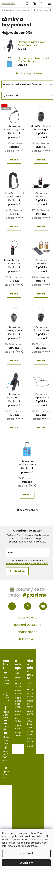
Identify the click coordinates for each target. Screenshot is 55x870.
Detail (14, 159)
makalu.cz (6, 727)
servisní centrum (27, 625)
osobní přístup (31, 733)
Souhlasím (26, 862)
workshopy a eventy (33, 712)
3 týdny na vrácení (31, 686)
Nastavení (26, 853)
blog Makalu (27, 617)
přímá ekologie (31, 695)
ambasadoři (27, 632)
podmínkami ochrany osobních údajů (27, 563)
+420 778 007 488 (6, 699)
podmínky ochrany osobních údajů (20, 702)
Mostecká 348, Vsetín (5, 757)
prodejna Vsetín (20, 727)
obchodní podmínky (20, 692)
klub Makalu (19, 720)
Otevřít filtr (13, 95)
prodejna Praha (20, 734)
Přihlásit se (17, 571)
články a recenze (31, 703)
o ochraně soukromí (25, 846)
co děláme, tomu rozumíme (32, 723)
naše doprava (31, 740)
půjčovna (32, 745)
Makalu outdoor (6, 714)
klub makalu (27, 639)
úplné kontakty (6, 774)
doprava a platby (19, 712)
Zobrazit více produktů (26, 73)
